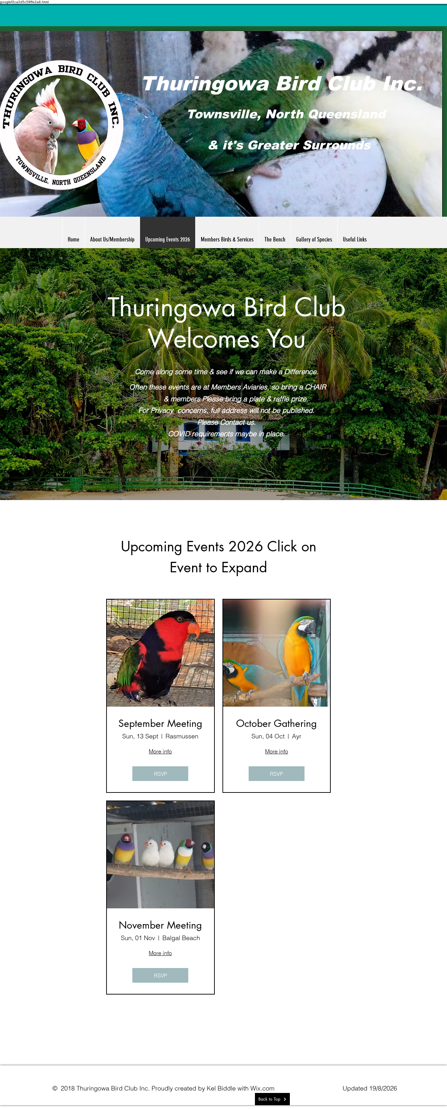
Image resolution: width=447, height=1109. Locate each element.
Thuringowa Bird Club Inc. (281, 83)
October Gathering (276, 724)
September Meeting (160, 724)
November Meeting (160, 925)
